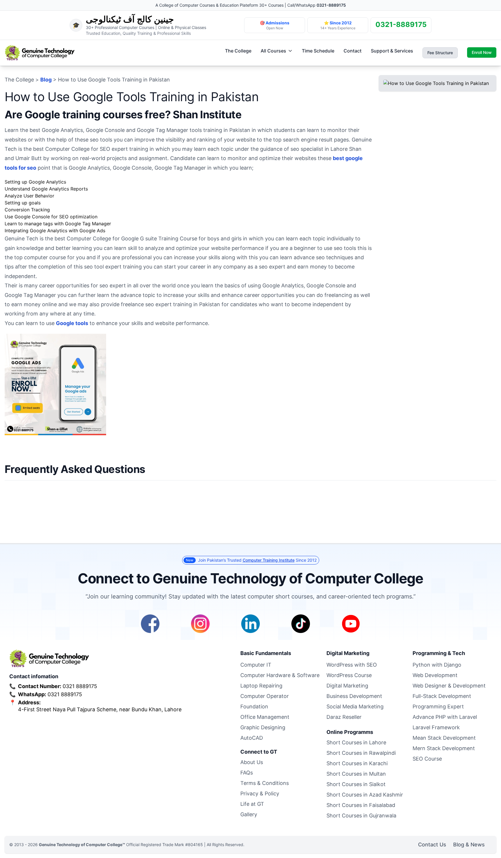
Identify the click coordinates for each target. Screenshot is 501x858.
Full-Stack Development (442, 696)
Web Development (435, 675)
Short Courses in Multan (356, 774)
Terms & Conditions (264, 783)
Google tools (72, 323)
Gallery (248, 814)
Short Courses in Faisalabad (360, 805)
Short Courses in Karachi (357, 763)
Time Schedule (318, 51)
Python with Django (437, 665)
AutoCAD (251, 738)
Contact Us (432, 844)
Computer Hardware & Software (280, 675)
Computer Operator (264, 696)
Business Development (354, 696)
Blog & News (469, 844)
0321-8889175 (331, 5)
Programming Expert (438, 706)
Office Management (264, 717)
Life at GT (252, 804)
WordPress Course (349, 675)
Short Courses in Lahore (356, 742)
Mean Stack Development (444, 738)
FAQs (246, 773)
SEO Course (427, 759)
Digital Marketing (347, 686)
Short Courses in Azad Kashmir (364, 795)
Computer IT (255, 665)
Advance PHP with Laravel (445, 717)
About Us (251, 762)
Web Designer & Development (449, 686)
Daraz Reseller (344, 717)
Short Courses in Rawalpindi (361, 753)
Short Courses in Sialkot (356, 784)
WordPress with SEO (351, 665)
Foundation (254, 706)
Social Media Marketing (355, 706)
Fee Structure (440, 52)
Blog (46, 80)
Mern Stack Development (444, 748)
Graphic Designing (262, 727)
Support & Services (392, 51)
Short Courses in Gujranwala (361, 815)
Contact (353, 51)
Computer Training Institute (269, 560)
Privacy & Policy (259, 793)
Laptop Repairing (261, 686)
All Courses (273, 51)
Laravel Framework (436, 727)
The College (238, 51)
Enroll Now (482, 52)
